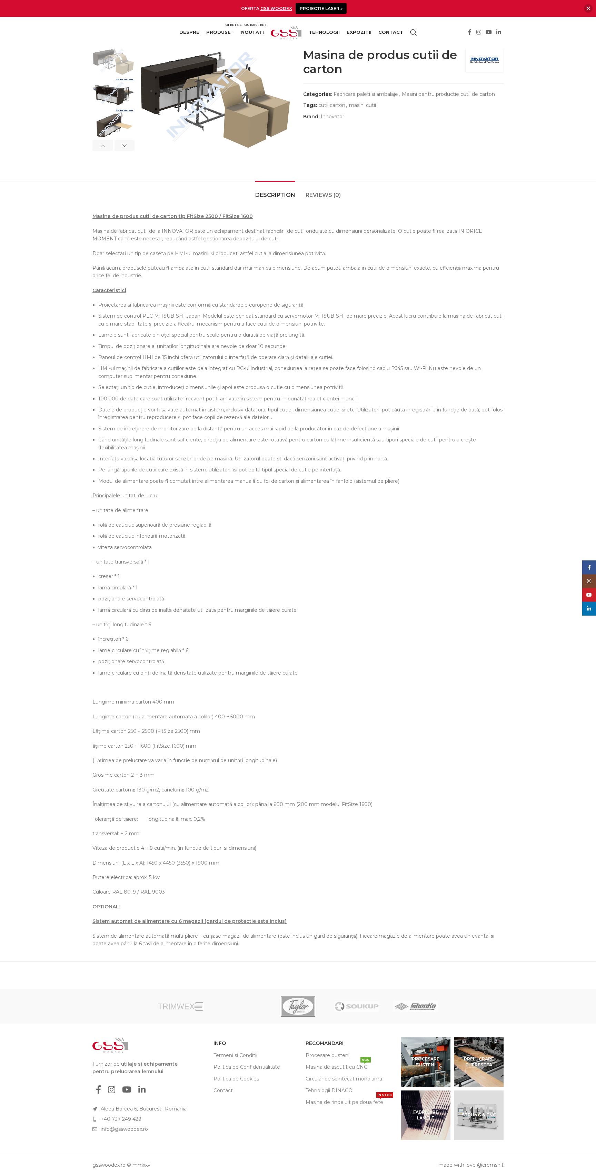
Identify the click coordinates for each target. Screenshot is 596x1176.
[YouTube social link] (488, 32)
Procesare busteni (327, 1055)
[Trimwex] (180, 1006)
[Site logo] (286, 32)
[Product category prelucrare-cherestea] (479, 1062)
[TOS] (239, 1006)
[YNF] (121, 1006)
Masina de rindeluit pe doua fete (349, 1100)
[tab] (275, 191)
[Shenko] (415, 1006)
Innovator (332, 116)
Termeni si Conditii (235, 1055)
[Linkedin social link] (499, 32)
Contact (223, 1090)
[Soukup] (356, 1006)
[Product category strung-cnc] (479, 1115)
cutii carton (331, 105)
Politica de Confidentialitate (246, 1067)
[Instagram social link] (478, 32)
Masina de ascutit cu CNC (337, 1065)
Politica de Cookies (236, 1079)
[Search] (413, 32)
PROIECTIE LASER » (321, 8)
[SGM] (474, 1006)
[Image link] (110, 1045)
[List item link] (143, 1119)
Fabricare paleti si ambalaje (366, 94)
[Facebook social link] (470, 32)
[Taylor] (298, 1006)
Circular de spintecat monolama (344, 1079)
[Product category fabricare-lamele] (425, 1115)
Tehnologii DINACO (329, 1090)
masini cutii (362, 105)
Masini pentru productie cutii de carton (448, 94)
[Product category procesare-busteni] (425, 1062)
